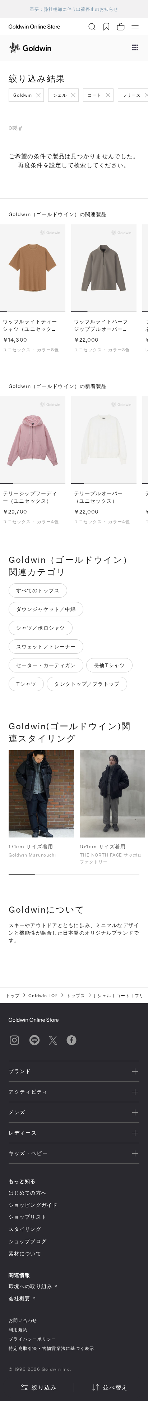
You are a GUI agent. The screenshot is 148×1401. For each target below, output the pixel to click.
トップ (13, 995)
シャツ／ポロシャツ (40, 627)
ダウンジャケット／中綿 (46, 609)
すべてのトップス (38, 590)
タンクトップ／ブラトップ (86, 683)
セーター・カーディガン (46, 665)
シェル (60, 95)
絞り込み (44, 1387)
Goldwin (22, 95)
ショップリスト (28, 1216)
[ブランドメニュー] (135, 48)
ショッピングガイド (33, 1204)
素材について (25, 1253)
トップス (75, 995)
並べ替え (115, 1387)
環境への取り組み (30, 1286)
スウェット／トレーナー (46, 646)
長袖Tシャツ (109, 665)
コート (95, 95)
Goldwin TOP (43, 995)
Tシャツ (26, 683)
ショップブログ (28, 1241)
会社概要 (19, 1298)
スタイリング (25, 1229)
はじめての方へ (28, 1192)
